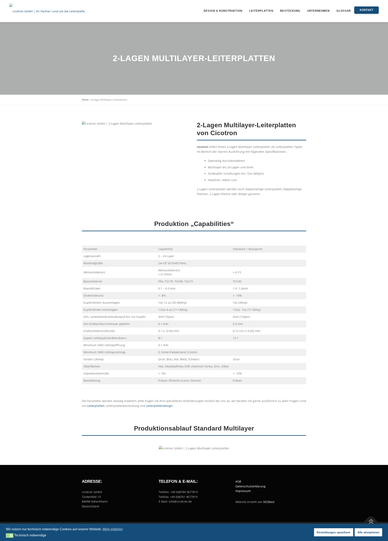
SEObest (268, 502)
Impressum (243, 491)
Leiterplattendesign (159, 406)
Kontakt (366, 10)
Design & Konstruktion (223, 10)
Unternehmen (318, 10)
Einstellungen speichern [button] (333, 532)
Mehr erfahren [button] (113, 529)
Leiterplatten (261, 10)
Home (85, 99)
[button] (9, 535)
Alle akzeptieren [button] (368, 532)
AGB (238, 481)
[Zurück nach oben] (371, 522)
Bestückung (290, 10)
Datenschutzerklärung (250, 486)
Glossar (343, 10)
